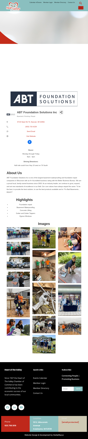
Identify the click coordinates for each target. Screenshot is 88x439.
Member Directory (60, 2)
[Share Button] (61, 112)
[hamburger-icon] (80, 7)
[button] (80, 3)
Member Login (48, 2)
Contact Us (71, 2)
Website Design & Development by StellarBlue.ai (44, 435)
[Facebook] (7, 407)
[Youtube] (21, 407)
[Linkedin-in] (14, 407)
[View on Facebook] (30, 143)
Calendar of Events (36, 2)
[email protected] (70, 422)
